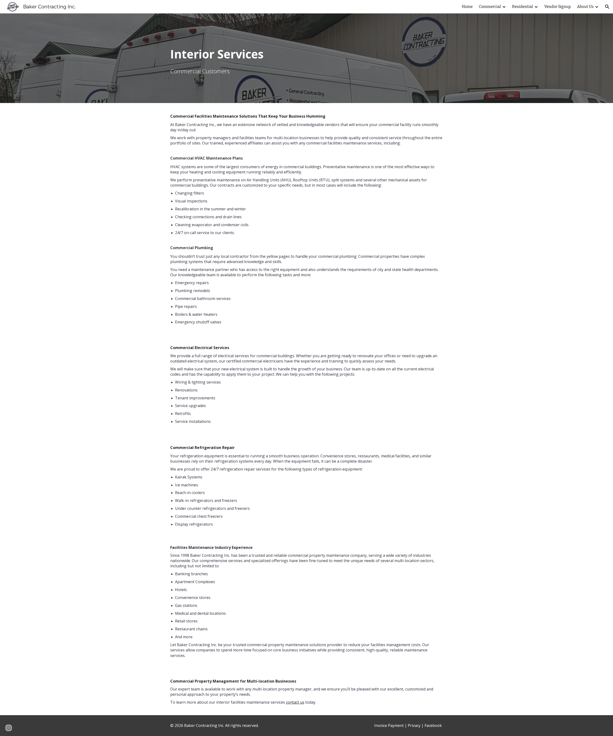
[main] (306, 58)
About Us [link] (585, 6)
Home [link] (467, 6)
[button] (607, 6)
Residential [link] (522, 6)
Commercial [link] (490, 6)
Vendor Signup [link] (557, 6)
